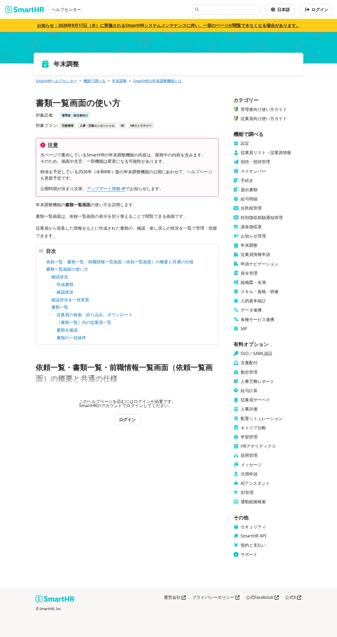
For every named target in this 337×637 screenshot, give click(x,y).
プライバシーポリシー (216, 597)
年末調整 (119, 80)
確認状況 (59, 277)
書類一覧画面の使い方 (67, 269)
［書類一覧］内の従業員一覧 (84, 322)
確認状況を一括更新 (70, 300)
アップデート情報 (103, 188)
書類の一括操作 (71, 337)
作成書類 (65, 284)
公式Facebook (262, 597)
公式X (293, 597)
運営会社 (175, 597)
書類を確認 (67, 330)
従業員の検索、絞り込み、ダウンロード (94, 315)
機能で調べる (94, 80)
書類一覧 (59, 307)
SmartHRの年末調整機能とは (157, 80)
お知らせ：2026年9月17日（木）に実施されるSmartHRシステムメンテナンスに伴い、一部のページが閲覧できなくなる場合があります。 (168, 25)
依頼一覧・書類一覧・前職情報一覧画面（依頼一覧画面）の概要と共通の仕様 (120, 262)
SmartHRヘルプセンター (56, 80)
